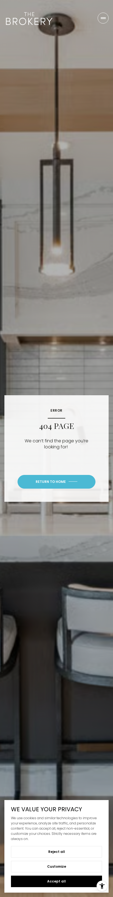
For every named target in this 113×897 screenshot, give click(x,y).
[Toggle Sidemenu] (103, 18)
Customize (56, 866)
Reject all (56, 851)
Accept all (56, 881)
